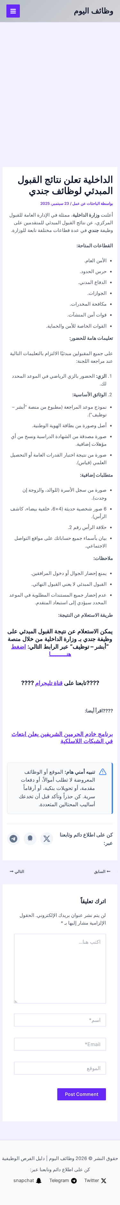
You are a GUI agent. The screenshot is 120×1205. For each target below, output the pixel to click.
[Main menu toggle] (13, 11)
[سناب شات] (30, 838)
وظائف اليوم (94, 10)
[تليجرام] (13, 838)
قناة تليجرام (49, 682)
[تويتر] (46, 838)
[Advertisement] (60, 85)
